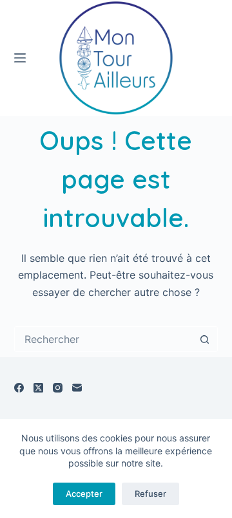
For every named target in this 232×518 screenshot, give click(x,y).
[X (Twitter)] (38, 388)
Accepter (84, 493)
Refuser (150, 493)
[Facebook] (19, 388)
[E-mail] (77, 388)
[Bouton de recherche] (204, 339)
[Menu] (20, 58)
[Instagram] (58, 388)
